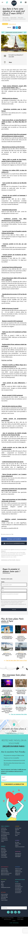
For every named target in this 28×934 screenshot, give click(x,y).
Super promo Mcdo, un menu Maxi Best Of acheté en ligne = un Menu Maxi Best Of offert (14, 121)
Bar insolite (17, 842)
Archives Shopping (18, 891)
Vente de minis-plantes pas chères (12, 406)
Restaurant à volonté (4, 871)
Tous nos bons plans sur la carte (15, 733)
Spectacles (17, 829)
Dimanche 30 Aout (4, 857)
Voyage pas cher (18, 870)
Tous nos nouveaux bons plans (19, 714)
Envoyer (14, 609)
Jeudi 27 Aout (3, 852)
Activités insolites (18, 828)
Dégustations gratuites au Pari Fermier (13, 147)
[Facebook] (14, 27)
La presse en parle (4, 838)
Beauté (2, 884)
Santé (2, 882)
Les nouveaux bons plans (5, 834)
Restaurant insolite (4, 870)
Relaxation (3, 881)
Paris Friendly (6, 17)
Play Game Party (4, 829)
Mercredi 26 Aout (4, 851)
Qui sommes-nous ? (7, 919)
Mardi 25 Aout (3, 849)
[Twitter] (17, 27)
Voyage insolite (17, 873)
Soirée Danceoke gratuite (9, 210)
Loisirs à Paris (13, 17)
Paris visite (20, 17)
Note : (2, 587)
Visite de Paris (17, 832)
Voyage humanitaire (18, 871)
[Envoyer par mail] (19, 27)
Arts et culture (7, 688)
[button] (7, 2)
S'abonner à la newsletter (14, 784)
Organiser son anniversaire (19, 846)
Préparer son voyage (18, 868)
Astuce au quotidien (4, 894)
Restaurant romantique (5, 874)
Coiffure (2, 885)
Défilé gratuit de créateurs (10, 98)
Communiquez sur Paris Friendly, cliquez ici (10, 560)
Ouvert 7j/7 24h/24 (4, 900)
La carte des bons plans (5, 832)
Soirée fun (17, 845)
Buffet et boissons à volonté (10, 308)
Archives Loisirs (17, 883)
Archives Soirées (18, 885)
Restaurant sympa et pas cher (6, 873)
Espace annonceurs (4, 839)
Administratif (3, 898)
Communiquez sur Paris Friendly (7, 917)
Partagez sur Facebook (14, 539)
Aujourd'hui (3, 848)
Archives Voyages (18, 889)
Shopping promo (18, 855)
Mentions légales (20, 919)
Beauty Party (3, 831)
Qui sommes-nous (4, 837)
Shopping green (18, 856)
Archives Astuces (18, 892)
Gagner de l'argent (4, 895)
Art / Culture (17, 834)
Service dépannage (4, 897)
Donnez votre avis (12, 24)
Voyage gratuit (17, 874)
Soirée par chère (18, 843)
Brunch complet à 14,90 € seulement (12, 395)
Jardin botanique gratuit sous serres (12, 462)
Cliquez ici (3, 551)
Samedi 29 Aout (3, 855)
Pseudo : (3, 581)
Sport (16, 831)
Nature (16, 835)
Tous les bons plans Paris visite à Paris (16, 660)
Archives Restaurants (18, 886)
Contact (2, 841)
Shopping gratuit (18, 853)
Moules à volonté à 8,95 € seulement (12, 321)
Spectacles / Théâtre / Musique (7, 706)
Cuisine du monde (4, 868)
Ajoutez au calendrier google (15, 543)
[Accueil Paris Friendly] (14, 2)
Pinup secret (14, 925)
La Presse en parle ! (20, 917)
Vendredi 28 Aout (4, 854)
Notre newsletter (4, 835)
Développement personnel (5, 887)
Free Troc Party (3, 828)
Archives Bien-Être (18, 888)
